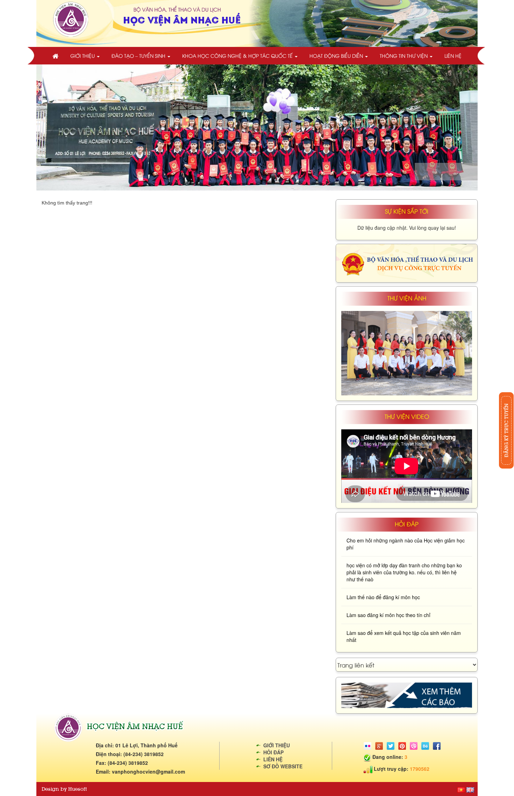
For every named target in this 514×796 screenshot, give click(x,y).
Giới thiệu (83, 55)
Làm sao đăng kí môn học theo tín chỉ (388, 614)
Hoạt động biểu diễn (336, 55)
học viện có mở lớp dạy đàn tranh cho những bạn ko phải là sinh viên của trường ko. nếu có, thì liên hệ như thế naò (404, 572)
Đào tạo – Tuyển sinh (139, 55)
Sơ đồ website (282, 766)
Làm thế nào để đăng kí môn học (383, 597)
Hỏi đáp (273, 752)
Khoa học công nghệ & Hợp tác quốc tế (238, 55)
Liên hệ (453, 55)
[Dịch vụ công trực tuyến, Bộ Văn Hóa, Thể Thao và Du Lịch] (406, 262)
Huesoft (77, 789)
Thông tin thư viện (404, 55)
